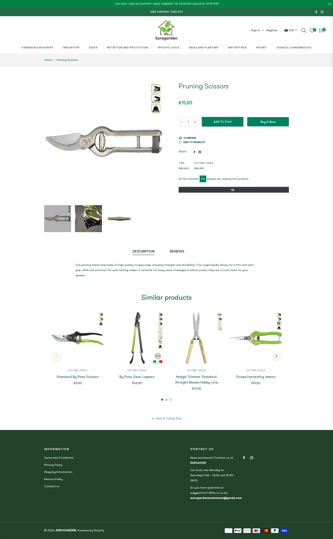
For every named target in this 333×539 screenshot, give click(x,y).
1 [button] (162, 400)
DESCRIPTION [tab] (144, 251)
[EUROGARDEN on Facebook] (316, 11)
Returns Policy (53, 479)
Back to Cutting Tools (169, 418)
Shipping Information (58, 472)
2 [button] (166, 400)
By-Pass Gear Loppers (137, 377)
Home (48, 59)
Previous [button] (56, 356)
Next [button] (276, 356)
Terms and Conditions (59, 457)
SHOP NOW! (212, 3)
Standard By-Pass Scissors (78, 377)
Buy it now (268, 122)
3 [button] (171, 400)
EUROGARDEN (66, 530)
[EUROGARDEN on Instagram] (322, 11)
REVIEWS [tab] (177, 251)
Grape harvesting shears (256, 377)
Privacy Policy (53, 465)
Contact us (51, 486)
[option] (77, 353)
